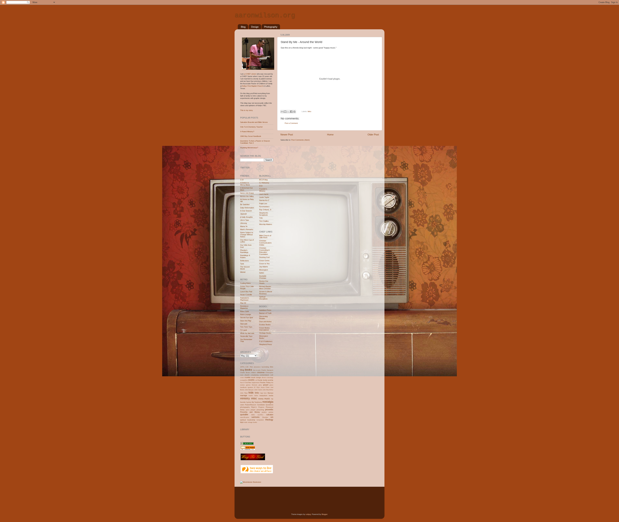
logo (261, 393)
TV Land (243, 330)
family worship (268, 380)
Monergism (263, 270)
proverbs (269, 409)
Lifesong (243, 223)
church (247, 375)
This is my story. (246, 110)
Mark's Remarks (246, 229)
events (251, 380)
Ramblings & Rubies (245, 256)
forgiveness (255, 382)
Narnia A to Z (264, 200)
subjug (308, 514)
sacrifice (260, 415)
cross (242, 377)
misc (254, 398)
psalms (264, 412)
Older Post (373, 134)
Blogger (324, 514)
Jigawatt (243, 214)
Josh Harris (263, 194)
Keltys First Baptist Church (252, 86)
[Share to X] (288, 111)
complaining (255, 375)
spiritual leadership (247, 420)
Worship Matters (265, 224)
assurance (257, 367)
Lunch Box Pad (246, 292)
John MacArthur (268, 390)
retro (253, 415)
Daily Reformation (247, 208)
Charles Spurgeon (267, 370)
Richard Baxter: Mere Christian (265, 287)
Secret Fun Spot (246, 317)
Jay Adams (263, 267)
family (260, 380)
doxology (270, 377)
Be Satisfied (244, 204)
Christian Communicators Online (265, 243)
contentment (264, 375)
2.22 (242, 180)
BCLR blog (263, 180)
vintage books (252, 422)
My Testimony (257, 402)
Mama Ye (243, 226)
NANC (261, 273)
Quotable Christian (262, 277)
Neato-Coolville (246, 295)
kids (251, 392)
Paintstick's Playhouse (244, 299)
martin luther (253, 395)
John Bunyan (249, 390)
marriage (243, 395)
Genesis (254, 385)
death (253, 377)
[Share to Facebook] (291, 111)
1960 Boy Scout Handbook (250, 136)
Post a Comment (291, 123)
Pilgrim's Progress (257, 407)
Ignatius (250, 387)
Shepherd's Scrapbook (263, 214)
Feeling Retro (245, 283)
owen (242, 405)
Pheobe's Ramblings (244, 251)
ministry (245, 398)
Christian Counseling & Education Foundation (264, 251)
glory (260, 385)
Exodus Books (265, 325)
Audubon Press (265, 310)
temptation (260, 420)
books (248, 369)
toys (242, 422)
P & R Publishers (265, 341)
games (248, 385)
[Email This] (282, 111)
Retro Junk (244, 311)
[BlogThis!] (285, 111)
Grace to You (264, 264)
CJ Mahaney (264, 183)
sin (271, 417)
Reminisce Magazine (244, 307)
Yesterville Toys (246, 336)
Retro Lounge (245, 314)
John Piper (244, 393)
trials (245, 422)
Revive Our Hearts (263, 282)
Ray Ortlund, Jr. (265, 210)
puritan (271, 412)
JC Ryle (257, 387)
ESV (261, 186)
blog (242, 370)
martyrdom (263, 395)
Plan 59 (243, 303)
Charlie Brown (245, 372)
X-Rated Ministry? (247, 132)
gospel (265, 385)
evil (256, 380)
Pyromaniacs (264, 207)
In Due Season (246, 211)
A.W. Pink (249, 367)
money (261, 399)
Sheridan (265, 417)
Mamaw (270, 393)
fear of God (244, 382)
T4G (261, 218)
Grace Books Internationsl (264, 329)
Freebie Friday (265, 382)
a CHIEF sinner (250, 74)
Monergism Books (263, 337)
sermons (255, 417)
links (309, 111)
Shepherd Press (265, 344)
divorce (264, 377)
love (265, 393)
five (249, 382)
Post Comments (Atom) (300, 140)
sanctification (244, 417)
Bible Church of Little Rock (265, 237)
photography (245, 407)
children (253, 372)
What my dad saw (247, 333)
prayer (253, 410)
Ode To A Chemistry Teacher (251, 127)
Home (330, 134)
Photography (270, 26)
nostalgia (267, 401)
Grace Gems (264, 260)
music (267, 398)
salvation (269, 415)
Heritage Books (265, 333)
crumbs (248, 377)
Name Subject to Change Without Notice (246, 235)
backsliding (265, 367)
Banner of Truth (265, 313)
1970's (242, 367)
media (271, 395)
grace (271, 385)
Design (255, 26)
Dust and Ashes (265, 322)
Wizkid (242, 272)
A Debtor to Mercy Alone (245, 184)
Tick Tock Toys (246, 327)
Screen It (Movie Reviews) (265, 293)
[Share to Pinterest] (294, 111)
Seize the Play (245, 321)
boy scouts (257, 370)
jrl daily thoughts (246, 217)
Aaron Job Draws (247, 193)
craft (271, 375)
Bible (271, 367)
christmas (261, 372)
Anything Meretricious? (249, 148)
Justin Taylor (264, 197)
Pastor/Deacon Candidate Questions (259, 405)
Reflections (244, 261)
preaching (260, 410)
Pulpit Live (263, 203)
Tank (242, 264)
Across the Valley (247, 196)
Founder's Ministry (263, 190)
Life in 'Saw (244, 220)
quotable (244, 414)
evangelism (244, 380)
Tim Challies (264, 221)
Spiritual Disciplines (263, 298)
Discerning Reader (263, 317)
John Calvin (258, 390)
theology (269, 419)
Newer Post (286, 134)
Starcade (243, 324)
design (258, 377)
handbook (243, 387)
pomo (248, 410)
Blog (243, 26)
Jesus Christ (265, 387)
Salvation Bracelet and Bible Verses (254, 122)
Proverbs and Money (250, 412)
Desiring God (264, 257)
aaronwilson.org (265, 15)
